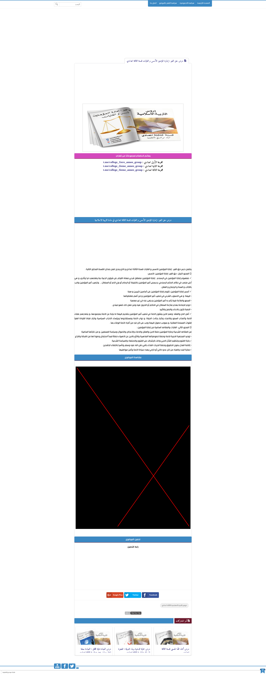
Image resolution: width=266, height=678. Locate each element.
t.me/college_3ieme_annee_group (123, 169)
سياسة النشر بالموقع (168, 3)
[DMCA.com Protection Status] (133, 614)
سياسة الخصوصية (187, 3)
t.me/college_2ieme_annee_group (123, 165)
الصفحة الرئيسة (203, 3)
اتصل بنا (153, 3)
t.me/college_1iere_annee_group (122, 162)
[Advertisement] (133, 35)
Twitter (136, 595)
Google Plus (118, 595)
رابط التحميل (133, 547)
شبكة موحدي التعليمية (8, 672)
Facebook (153, 595)
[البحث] (56, 4)
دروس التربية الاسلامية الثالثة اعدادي (174, 605)
